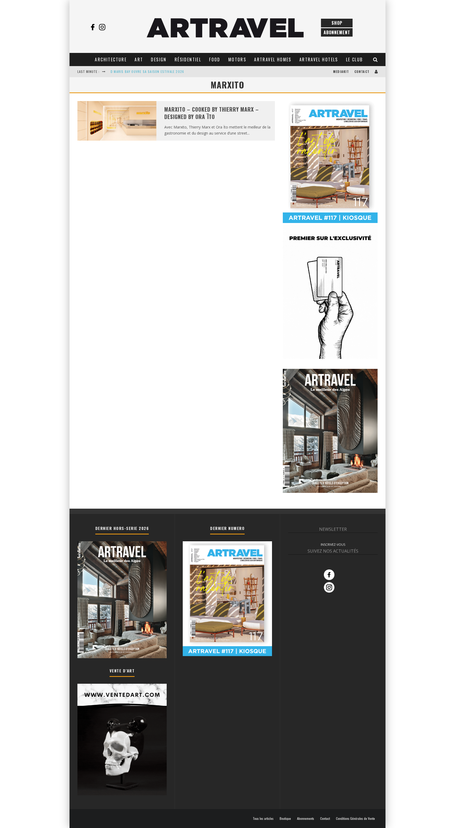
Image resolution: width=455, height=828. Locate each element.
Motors (237, 59)
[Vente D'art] (122, 794)
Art (139, 59)
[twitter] (111, 27)
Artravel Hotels (318, 59)
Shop (337, 23)
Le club (354, 59)
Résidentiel (188, 59)
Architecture (111, 59)
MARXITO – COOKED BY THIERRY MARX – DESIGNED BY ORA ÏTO (211, 113)
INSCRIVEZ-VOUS (333, 544)
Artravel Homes (272, 59)
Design (158, 59)
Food (214, 59)
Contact (361, 71)
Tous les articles (263, 818)
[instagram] (102, 27)
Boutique (285, 818)
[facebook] (92, 27)
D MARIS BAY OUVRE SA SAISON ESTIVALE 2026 (147, 71)
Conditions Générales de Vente (355, 818)
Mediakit (341, 71)
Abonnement (337, 32)
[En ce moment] (330, 222)
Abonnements (305, 818)
